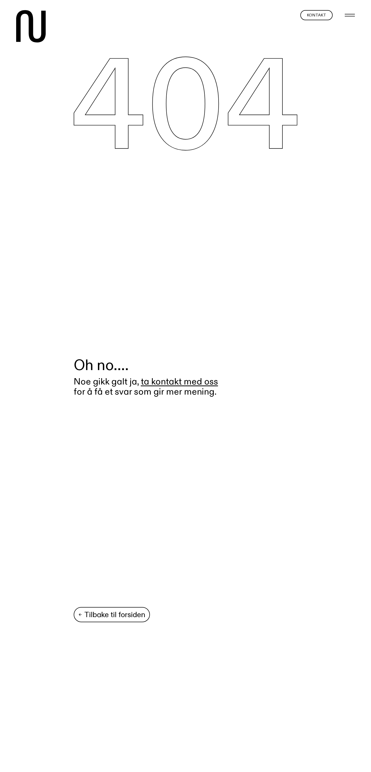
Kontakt (316, 15)
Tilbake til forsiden (114, 614)
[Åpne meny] (350, 15)
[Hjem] (31, 27)
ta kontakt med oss (179, 381)
